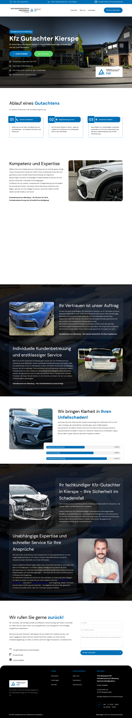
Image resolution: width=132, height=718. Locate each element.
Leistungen (91, 10)
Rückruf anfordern (113, 10)
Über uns (82, 10)
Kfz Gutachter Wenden (40, 583)
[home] (25, 10)
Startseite (74, 10)
